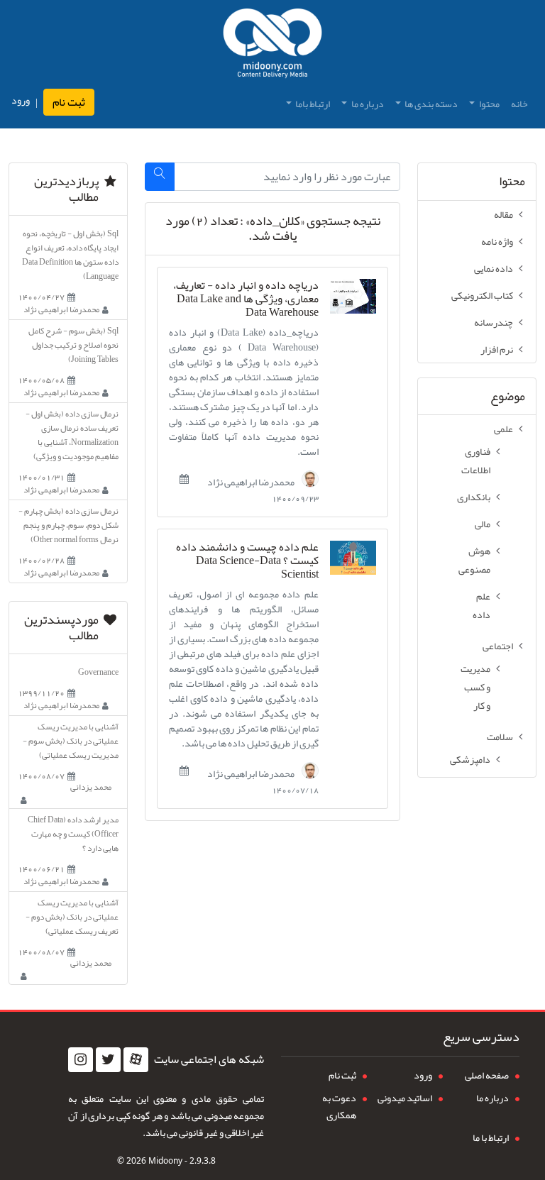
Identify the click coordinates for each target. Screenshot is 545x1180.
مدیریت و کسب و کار (475, 687)
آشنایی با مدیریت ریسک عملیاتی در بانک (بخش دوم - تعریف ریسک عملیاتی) (72, 916)
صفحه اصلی (487, 1074)
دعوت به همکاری (339, 1106)
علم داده (481, 605)
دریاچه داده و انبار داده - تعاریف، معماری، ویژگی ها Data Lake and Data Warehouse (246, 299)
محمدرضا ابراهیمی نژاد (251, 481)
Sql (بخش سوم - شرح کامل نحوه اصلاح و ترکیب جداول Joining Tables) (73, 345)
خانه (519, 104)
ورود (20, 100)
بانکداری (473, 496)
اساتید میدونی (405, 1097)
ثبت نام (69, 102)
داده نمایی (493, 268)
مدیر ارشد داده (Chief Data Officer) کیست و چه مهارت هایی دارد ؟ (73, 833)
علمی (503, 428)
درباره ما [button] (367, 104)
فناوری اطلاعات (475, 460)
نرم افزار (496, 349)
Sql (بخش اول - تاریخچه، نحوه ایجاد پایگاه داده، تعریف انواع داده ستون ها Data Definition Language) (70, 254)
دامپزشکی (470, 759)
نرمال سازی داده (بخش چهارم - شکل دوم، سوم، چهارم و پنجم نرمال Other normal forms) (68, 525)
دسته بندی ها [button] (430, 104)
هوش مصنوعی (474, 559)
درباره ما (492, 1097)
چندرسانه (493, 322)
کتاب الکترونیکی (482, 295)
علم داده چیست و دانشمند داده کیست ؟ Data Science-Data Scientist (247, 561)
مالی (482, 523)
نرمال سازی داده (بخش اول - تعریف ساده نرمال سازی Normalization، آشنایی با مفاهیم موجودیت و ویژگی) (72, 435)
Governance (98, 672)
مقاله (503, 214)
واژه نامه (497, 241)
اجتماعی (498, 645)
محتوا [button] (489, 104)
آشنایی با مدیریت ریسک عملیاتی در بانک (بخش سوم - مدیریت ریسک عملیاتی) (71, 740)
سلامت (500, 736)
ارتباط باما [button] (312, 104)
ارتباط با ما (491, 1137)
